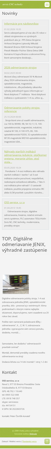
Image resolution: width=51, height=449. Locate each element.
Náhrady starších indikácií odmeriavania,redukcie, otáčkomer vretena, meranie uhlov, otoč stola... (25, 157)
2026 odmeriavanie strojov (20, 67)
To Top (47, 441)
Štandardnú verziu (29, 441)
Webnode (33, 434)
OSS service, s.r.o (14, 202)
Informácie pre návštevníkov (21, 23)
